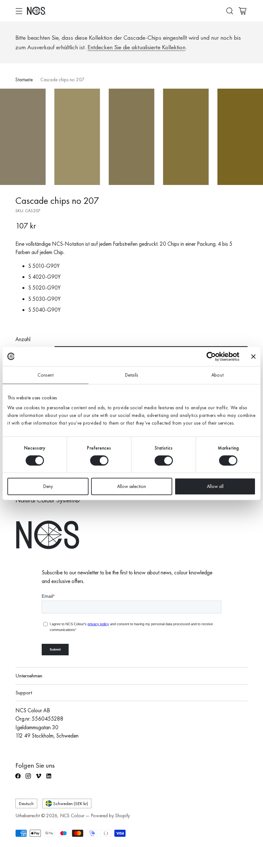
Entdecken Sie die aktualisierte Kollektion (136, 47)
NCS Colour (72, 815)
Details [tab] (131, 375)
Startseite (24, 79)
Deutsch (26, 803)
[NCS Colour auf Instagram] (29, 778)
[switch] (99, 460)
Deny (48, 486)
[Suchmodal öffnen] (229, 10)
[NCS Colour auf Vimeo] (39, 778)
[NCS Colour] (36, 10)
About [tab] (217, 375)
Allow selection (131, 486)
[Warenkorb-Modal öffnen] (242, 10)
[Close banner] (253, 356)
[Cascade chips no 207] (131, 137)
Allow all (215, 486)
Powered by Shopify (110, 815)
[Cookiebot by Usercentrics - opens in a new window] (211, 356)
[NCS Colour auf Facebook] (18, 778)
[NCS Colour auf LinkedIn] (49, 778)
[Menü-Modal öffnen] (18, 10)
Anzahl (22, 339)
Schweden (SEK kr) (70, 803)
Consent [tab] (46, 375)
